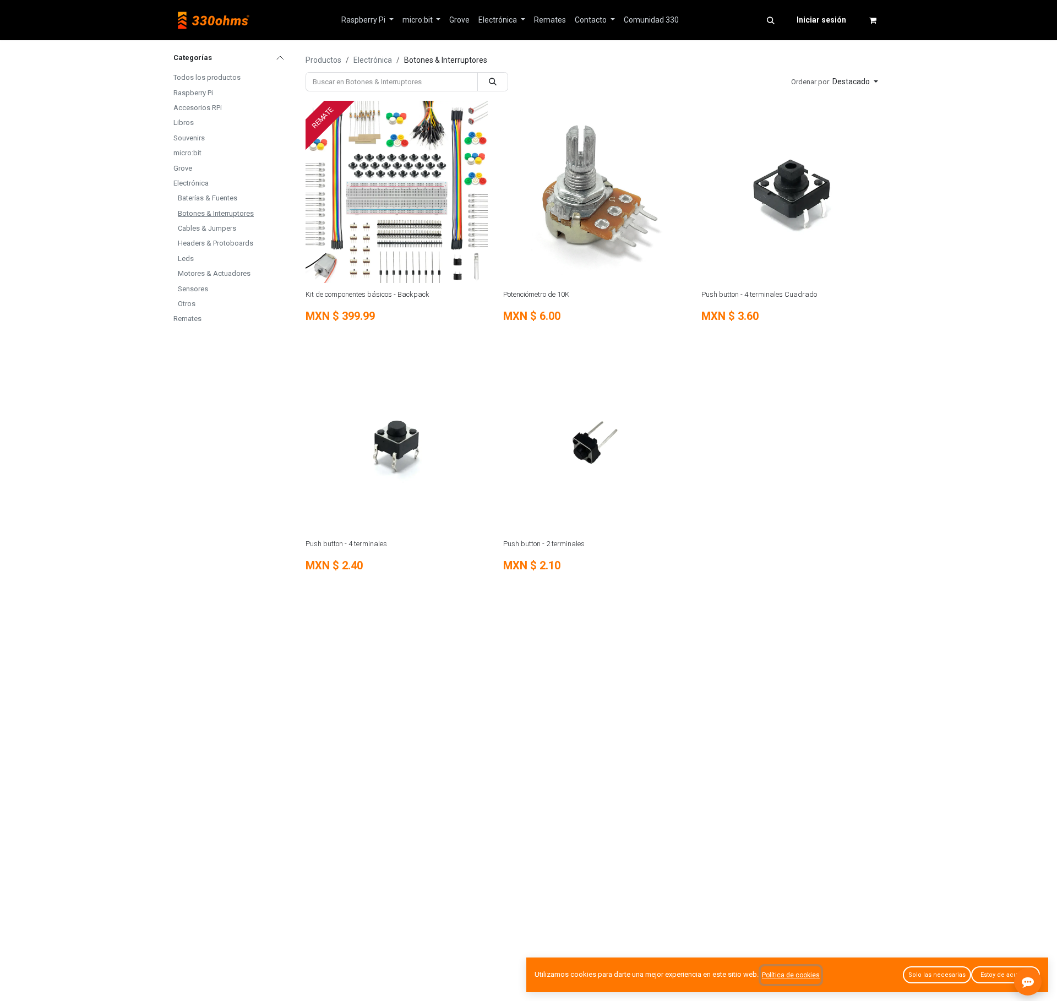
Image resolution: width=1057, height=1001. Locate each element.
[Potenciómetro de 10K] (594, 192)
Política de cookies (791, 975)
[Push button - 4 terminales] (397, 441)
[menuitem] (367, 20)
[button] (771, 20)
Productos (323, 60)
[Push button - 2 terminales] (594, 441)
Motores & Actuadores (214, 273)
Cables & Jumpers (207, 228)
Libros (183, 122)
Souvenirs (189, 138)
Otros (186, 304)
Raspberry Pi (193, 93)
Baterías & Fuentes (207, 198)
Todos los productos (207, 77)
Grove (182, 168)
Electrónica (191, 183)
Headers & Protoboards (215, 243)
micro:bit (187, 153)
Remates (187, 318)
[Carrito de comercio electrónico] (873, 20)
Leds (186, 258)
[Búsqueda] (492, 81)
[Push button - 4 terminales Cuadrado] (792, 192)
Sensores (193, 289)
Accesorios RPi (197, 108)
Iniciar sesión (821, 19)
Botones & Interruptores (216, 213)
